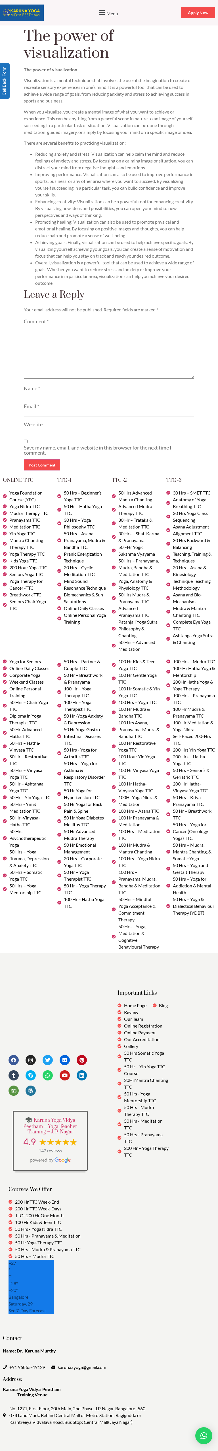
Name (32, 388)
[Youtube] (65, 1075)
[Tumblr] (14, 1075)
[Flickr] (65, 1060)
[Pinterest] (82, 1060)
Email (31, 406)
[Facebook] (14, 1060)
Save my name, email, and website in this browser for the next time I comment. (97, 450)
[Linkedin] (82, 1075)
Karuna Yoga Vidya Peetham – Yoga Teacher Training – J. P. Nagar (50, 1126)
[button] (108, 13)
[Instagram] (31, 1060)
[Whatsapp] (48, 1075)
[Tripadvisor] (14, 1091)
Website (33, 424)
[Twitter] (48, 1060)
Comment (36, 321)
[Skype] (31, 1075)
